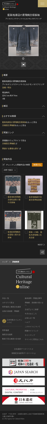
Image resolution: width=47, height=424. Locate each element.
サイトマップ (30, 335)
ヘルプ (27, 322)
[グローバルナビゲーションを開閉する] (42, 3)
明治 (9, 88)
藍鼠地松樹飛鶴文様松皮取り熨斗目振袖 (14, 199)
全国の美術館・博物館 (10, 311)
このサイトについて (32, 327)
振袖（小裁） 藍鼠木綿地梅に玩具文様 (35, 235)
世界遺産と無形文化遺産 (11, 307)
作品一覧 (5, 298)
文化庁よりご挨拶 (31, 309)
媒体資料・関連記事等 (33, 298)
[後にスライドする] (41, 245)
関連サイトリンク (31, 331)
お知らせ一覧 (30, 318)
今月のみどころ (31, 314)
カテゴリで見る (8, 303)
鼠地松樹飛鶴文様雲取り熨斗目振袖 (14, 234)
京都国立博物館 (8, 125)
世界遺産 (5, 330)
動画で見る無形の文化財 (11, 339)
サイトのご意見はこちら (34, 339)
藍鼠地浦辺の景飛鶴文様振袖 (14, 122)
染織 (4, 88)
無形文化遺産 (7, 334)
